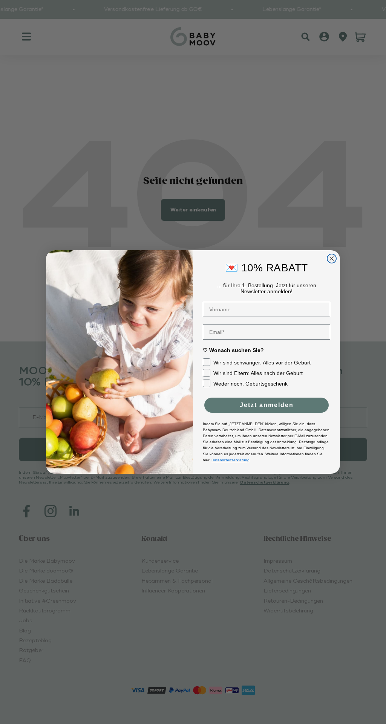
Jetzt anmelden (267, 405)
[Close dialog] (331, 258)
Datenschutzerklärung (230, 460)
